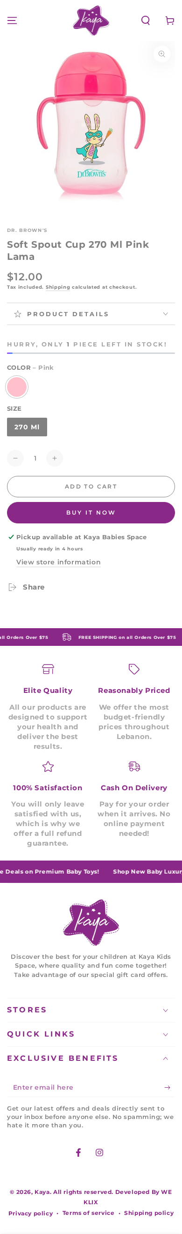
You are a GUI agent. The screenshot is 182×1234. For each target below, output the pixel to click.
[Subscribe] (169, 1088)
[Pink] (17, 387)
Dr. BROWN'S (27, 230)
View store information (58, 562)
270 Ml (27, 427)
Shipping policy (149, 1212)
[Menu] (12, 20)
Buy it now (91, 512)
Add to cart (91, 486)
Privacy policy (30, 1213)
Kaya (42, 1191)
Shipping (58, 287)
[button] (145, 20)
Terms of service (89, 1212)
